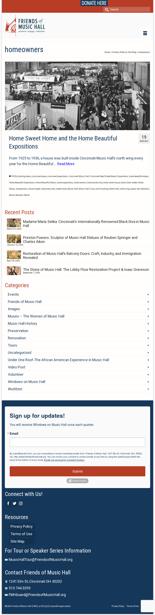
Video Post (16, 367)
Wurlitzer (15, 389)
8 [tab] (77, 128)
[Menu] (145, 33)
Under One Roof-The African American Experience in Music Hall (58, 360)
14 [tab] (107, 128)
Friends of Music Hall (25, 302)
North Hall (114, 189)
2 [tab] (48, 128)
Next (145, 95)
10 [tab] (87, 128)
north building (102, 189)
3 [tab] (53, 128)
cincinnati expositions (58, 176)
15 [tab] (111, 128)
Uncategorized (19, 352)
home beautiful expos (139, 176)
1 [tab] (44, 128)
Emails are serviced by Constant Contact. (64, 459)
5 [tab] (63, 128)
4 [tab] (58, 128)
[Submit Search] (106, 9)
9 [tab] (82, 128)
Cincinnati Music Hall (79, 176)
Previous (9, 95)
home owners (80, 182)
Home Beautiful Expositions (22, 182)
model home (61, 189)
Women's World (22, 195)
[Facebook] (8, 503)
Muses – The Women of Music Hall (36, 316)
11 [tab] (92, 128)
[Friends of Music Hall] (77, 25)
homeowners (22, 189)
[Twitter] (14, 503)
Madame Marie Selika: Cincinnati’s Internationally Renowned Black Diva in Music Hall (86, 223)
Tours (12, 345)
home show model (129, 182)
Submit (77, 471)
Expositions (122, 176)
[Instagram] (21, 503)
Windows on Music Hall (26, 382)
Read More (65, 164)
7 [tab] (73, 128)
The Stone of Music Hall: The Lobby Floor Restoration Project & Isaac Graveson (86, 269)
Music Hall (73, 189)
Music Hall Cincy (87, 189)
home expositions (65, 182)
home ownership (95, 182)
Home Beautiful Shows (46, 182)
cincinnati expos (39, 176)
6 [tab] (68, 128)
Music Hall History (22, 323)
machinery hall (48, 189)
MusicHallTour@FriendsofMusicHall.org (40, 559)
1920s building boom (21, 176)
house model (34, 189)
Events (13, 294)
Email (14, 433)
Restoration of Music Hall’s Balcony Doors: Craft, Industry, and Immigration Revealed (82, 255)
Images (14, 309)
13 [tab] (102, 128)
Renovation (17, 338)
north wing (125, 189)
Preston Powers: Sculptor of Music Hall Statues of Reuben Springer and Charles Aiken (80, 239)
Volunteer (15, 374)
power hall (135, 189)
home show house (111, 182)
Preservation (18, 331)
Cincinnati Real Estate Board (103, 176)
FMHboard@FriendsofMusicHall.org (37, 595)
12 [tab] (97, 128)
